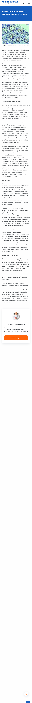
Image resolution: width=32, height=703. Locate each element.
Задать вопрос (16, 338)
